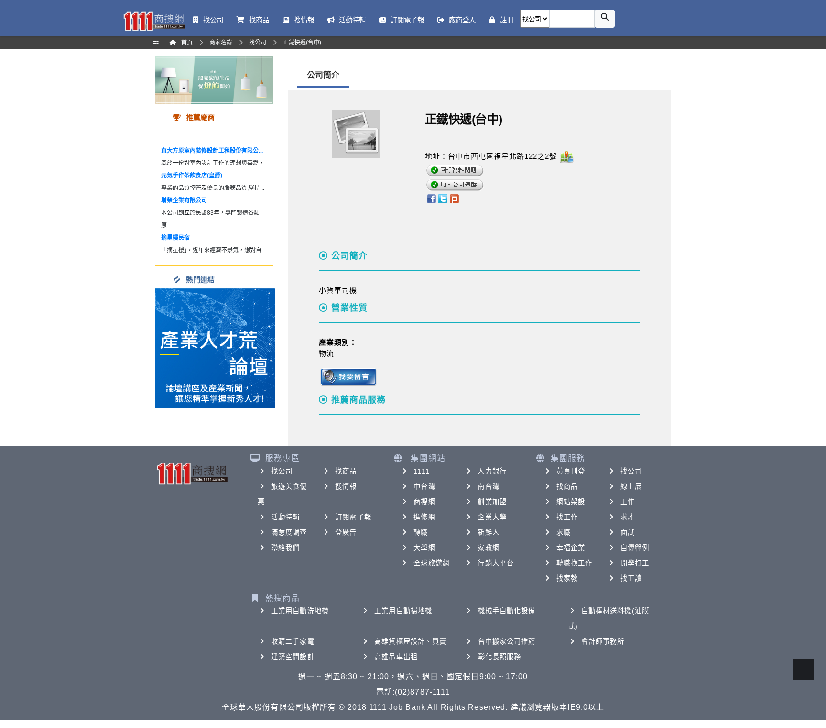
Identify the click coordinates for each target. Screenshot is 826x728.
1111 (421, 471)
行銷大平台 (496, 563)
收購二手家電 (293, 641)
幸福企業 (570, 548)
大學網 (424, 548)
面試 (627, 532)
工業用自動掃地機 (403, 611)
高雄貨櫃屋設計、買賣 (410, 641)
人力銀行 (492, 471)
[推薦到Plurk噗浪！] (454, 198)
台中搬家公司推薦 (507, 641)
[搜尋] (605, 19)
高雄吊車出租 (396, 657)
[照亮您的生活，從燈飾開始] (214, 80)
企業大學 (492, 517)
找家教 (567, 578)
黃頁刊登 (570, 471)
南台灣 (488, 486)
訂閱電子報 (353, 517)
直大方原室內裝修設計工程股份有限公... (212, 150)
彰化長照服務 (500, 657)
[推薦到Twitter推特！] (443, 198)
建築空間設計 (293, 657)
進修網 (424, 517)
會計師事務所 (603, 641)
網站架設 (570, 502)
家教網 (488, 548)
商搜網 (424, 502)
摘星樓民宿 (175, 237)
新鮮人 (488, 532)
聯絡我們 (285, 548)
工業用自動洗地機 (300, 611)
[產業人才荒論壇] (215, 347)
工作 (627, 502)
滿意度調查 (289, 532)
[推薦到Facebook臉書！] (431, 198)
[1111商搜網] (154, 20)
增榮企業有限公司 (184, 200)
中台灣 (424, 486)
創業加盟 (492, 502)
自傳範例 (634, 548)
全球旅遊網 (431, 563)
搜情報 (346, 486)
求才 (627, 517)
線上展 (631, 486)
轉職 (420, 532)
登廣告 (346, 532)
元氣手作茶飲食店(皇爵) (191, 175)
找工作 (567, 517)
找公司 (282, 471)
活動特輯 (285, 517)
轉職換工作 (574, 563)
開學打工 (634, 563)
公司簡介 (323, 75)
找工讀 (631, 578)
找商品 (346, 471)
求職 (563, 532)
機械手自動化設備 (507, 611)
